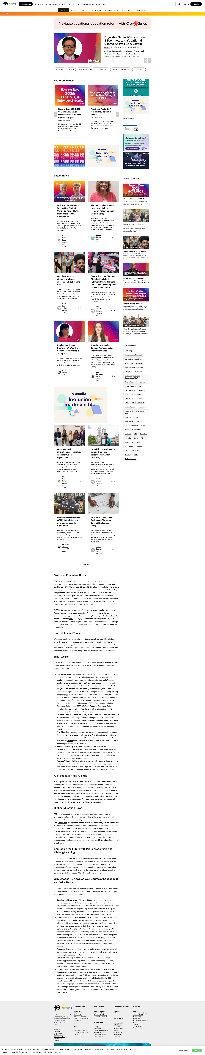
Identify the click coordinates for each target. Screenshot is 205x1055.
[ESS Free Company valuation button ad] (136, 87)
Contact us (57, 1031)
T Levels (115, 694)
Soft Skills (128, 438)
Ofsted (83, 709)
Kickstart (139, 399)
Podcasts (116, 1011)
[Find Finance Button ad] (136, 142)
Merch (130, 10)
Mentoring (128, 417)
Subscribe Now (140, 10)
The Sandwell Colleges (99, 308)
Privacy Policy (58, 1039)
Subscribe (196, 4)
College (127, 372)
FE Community (58, 1033)
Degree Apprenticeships (133, 386)
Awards (135, 1011)
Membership (117, 1034)
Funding (140, 390)
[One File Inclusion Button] (103, 156)
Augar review (129, 363)
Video (115, 1013)
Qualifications (136, 430)
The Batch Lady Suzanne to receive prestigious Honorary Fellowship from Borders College (65, 4)
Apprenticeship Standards (133, 355)
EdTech (71, 69)
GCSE (127, 394)
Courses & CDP (138, 1015)
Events (123, 10)
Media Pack (97, 1028)
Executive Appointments (81, 1030)
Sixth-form (143, 434)
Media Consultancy (100, 1034)
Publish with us (58, 1035)
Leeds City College (64, 306)
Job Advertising (99, 1032)
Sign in (186, 4)
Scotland (128, 434)
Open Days (136, 1019)
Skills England (96, 720)
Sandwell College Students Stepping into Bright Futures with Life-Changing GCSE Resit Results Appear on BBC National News (103, 282)
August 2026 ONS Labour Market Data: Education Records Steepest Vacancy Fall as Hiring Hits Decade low (102, 114)
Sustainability (129, 446)
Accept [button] (197, 1051)
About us (57, 1029)
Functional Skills (130, 390)
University (128, 455)
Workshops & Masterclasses (138, 1027)
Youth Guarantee (112, 616)
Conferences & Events (140, 1013)
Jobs (116, 10)
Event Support (98, 1036)
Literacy (141, 407)
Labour (127, 403)
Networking (137, 1017)
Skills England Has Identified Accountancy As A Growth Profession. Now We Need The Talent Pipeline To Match (123, 42)
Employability (83, 69)
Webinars (136, 1024)
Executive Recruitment (81, 1032)
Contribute (83, 10)
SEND (135, 434)
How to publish (118, 1023)
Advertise (108, 10)
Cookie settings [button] (183, 1051)
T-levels (139, 446)
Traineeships (135, 451)
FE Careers (82, 966)
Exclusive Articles (99, 1011)
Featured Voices (99, 1013)
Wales (136, 455)
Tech (126, 451)
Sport (136, 438)
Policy (143, 425)
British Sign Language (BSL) (134, 367)
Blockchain (139, 363)
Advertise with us (59, 1037)
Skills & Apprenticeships (120, 69)
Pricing (96, 1027)
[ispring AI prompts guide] (136, 160)
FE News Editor (64, 237)
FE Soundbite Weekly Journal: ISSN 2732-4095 (102, 1016)
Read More (58, 1052)
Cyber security (141, 382)
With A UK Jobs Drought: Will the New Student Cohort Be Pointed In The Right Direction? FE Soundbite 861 (68, 211)
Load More (87, 565)
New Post (116, 1027)
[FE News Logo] (9, 4)
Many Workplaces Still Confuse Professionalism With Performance (102, 348)
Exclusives (73, 10)
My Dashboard (118, 1028)
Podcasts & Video (96, 10)
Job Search (77, 1034)
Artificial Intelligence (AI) (133, 359)
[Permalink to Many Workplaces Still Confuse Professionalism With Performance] (103, 331)
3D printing (128, 351)
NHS (138, 421)
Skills (59, 677)
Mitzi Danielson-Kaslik (100, 374)
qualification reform (81, 770)
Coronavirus (129, 382)
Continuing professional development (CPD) (132, 377)
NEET (71, 619)
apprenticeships (104, 929)
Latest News (63, 10)
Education (59, 69)
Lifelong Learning (130, 407)
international (129, 399)
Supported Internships (132, 442)
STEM (142, 438)
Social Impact (139, 69)
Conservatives (137, 372)
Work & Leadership (100, 69)
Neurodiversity (129, 421)
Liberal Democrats (138, 403)
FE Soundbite (90, 975)
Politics (127, 430)
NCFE (64, 370)
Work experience (130, 459)
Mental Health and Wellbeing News (134, 412)
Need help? (117, 1036)
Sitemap (56, 1041)
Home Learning (137, 394)
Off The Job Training (131, 425)
